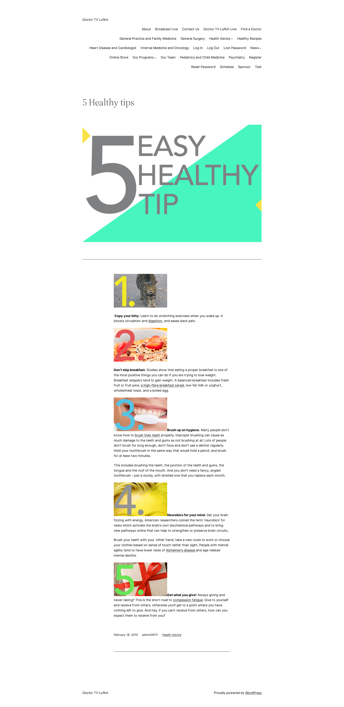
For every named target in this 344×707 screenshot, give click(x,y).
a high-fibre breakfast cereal (162, 385)
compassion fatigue (188, 600)
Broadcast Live (166, 29)
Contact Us (190, 29)
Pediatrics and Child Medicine (202, 57)
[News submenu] (261, 48)
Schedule (227, 67)
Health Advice (219, 38)
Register (255, 57)
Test (258, 67)
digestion (155, 321)
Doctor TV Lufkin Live (220, 29)
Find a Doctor (251, 29)
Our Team (168, 57)
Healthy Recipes (249, 38)
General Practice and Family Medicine (148, 38)
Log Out (213, 48)
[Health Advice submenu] (232, 39)
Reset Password (203, 67)
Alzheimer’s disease (181, 550)
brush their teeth (147, 435)
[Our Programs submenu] (155, 57)
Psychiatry (237, 57)
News (254, 48)
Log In (198, 48)
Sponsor (244, 67)
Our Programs (143, 57)
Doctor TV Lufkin (95, 19)
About (146, 29)
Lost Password (235, 48)
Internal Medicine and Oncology (165, 48)
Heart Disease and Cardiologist (112, 48)
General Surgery (193, 38)
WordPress (253, 693)
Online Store (118, 57)
